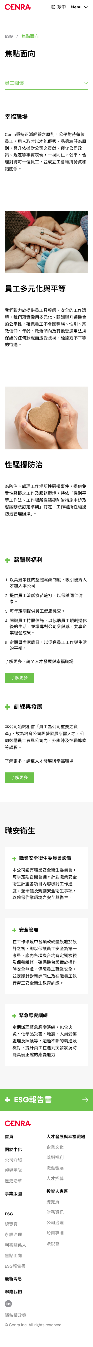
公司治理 (55, 1222)
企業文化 (55, 1147)
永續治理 (13, 1234)
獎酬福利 (55, 1157)
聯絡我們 (13, 1291)
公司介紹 (13, 1160)
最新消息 (13, 1279)
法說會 (52, 1243)
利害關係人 (15, 1245)
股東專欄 (55, 1233)
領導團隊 (13, 1170)
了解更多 (19, 677)
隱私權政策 (15, 1315)
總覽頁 (52, 1202)
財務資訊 (55, 1212)
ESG (9, 36)
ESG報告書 (15, 1266)
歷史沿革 (13, 1181)
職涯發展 (55, 1168)
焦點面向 (13, 1255)
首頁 (9, 1136)
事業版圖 (13, 1193)
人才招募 (55, 1178)
